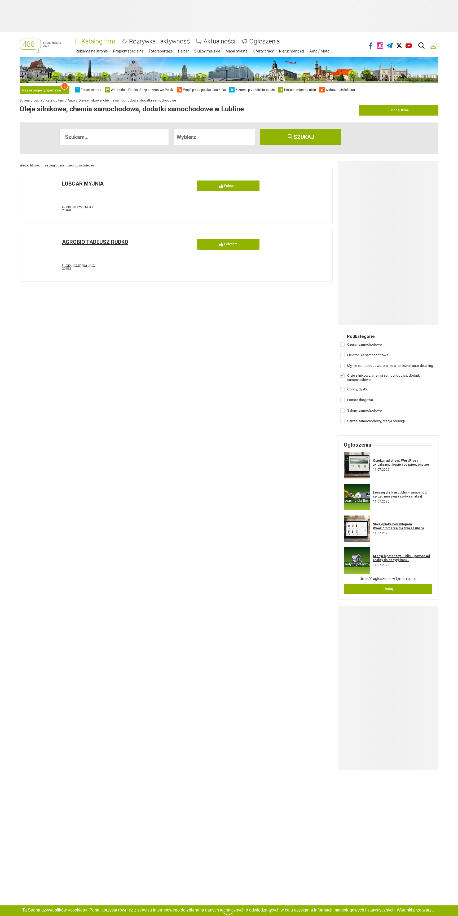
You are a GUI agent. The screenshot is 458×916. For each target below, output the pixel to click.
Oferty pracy (263, 51)
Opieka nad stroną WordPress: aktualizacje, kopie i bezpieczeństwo (401, 462)
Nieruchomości (291, 51)
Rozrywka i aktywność (159, 41)
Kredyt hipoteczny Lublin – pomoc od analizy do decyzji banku (401, 558)
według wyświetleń (81, 165)
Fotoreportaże (161, 51)
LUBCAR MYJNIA (83, 183)
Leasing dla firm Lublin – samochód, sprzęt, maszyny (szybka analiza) (400, 494)
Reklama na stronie (92, 51)
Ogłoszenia (264, 41)
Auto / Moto (319, 51)
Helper (183, 51)
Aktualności (219, 41)
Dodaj (388, 589)
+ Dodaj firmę (398, 110)
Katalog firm (98, 41)
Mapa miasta (237, 51)
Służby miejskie (207, 51)
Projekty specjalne (128, 51)
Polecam (230, 186)
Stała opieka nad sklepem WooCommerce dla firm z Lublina (398, 526)
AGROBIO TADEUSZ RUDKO (95, 242)
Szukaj (303, 137)
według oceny (54, 165)
